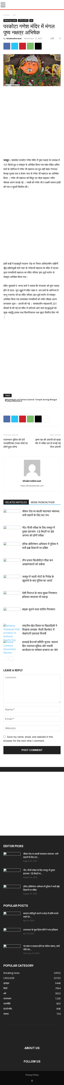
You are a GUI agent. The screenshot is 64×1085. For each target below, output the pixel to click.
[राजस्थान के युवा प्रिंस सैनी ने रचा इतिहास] (11, 934)
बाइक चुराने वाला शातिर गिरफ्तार (38, 609)
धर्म (14, 15)
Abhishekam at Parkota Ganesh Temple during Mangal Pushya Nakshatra (31, 399)
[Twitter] (14, 46)
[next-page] (11, 658)
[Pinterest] (22, 46)
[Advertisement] (32, 122)
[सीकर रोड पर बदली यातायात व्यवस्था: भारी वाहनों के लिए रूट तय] (11, 515)
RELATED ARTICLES (16, 502)
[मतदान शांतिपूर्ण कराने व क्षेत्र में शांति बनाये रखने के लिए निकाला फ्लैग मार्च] (11, 918)
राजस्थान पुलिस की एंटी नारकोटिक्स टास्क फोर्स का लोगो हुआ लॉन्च (15, 443)
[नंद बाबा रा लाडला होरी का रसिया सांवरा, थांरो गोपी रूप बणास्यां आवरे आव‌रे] (11, 950)
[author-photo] (32, 476)
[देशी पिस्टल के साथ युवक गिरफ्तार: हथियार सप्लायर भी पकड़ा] (11, 597)
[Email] (38, 46)
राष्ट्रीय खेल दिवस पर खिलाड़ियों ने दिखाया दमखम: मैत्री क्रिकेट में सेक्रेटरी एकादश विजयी (39, 629)
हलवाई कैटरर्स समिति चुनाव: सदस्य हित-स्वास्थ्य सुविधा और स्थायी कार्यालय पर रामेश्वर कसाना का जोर (40, 646)
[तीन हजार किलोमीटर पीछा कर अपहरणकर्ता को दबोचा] (11, 564)
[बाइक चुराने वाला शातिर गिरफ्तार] (11, 613)
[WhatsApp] (30, 46)
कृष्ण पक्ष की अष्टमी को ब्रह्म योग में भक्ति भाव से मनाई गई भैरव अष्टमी (48, 443)
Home (6, 15)
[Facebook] (6, 46)
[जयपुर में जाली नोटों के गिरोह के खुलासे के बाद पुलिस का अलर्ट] (11, 581)
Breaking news (10, 20)
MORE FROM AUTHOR (43, 502)
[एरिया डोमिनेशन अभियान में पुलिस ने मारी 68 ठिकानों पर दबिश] (11, 548)
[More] (46, 46)
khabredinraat (14, 38)
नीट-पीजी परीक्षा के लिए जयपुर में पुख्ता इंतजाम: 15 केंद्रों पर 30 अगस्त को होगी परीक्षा (38, 531)
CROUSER (23, 20)
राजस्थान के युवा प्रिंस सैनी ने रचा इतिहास (40, 929)
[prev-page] (5, 658)
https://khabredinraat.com (32, 486)
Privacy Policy (32, 1074)
